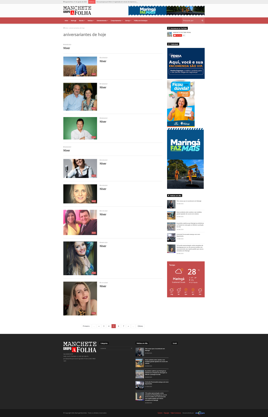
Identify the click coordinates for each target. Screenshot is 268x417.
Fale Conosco (176, 413)
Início (66, 20)
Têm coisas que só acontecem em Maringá (189, 201)
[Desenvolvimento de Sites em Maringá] (199, 413)
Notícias (90, 20)
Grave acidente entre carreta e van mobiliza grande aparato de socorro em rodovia (189, 213)
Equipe (166, 413)
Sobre (160, 413)
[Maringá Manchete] (77, 10)
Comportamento (116, 20)
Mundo (81, 20)
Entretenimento (102, 20)
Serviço (127, 20)
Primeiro (86, 326)
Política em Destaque (140, 20)
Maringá (73, 20)
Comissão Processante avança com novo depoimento (188, 235)
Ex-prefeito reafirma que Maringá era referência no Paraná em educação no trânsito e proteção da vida (190, 225)
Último (140, 326)
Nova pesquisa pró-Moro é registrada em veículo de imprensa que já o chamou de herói (125, 2)
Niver (66, 48)
